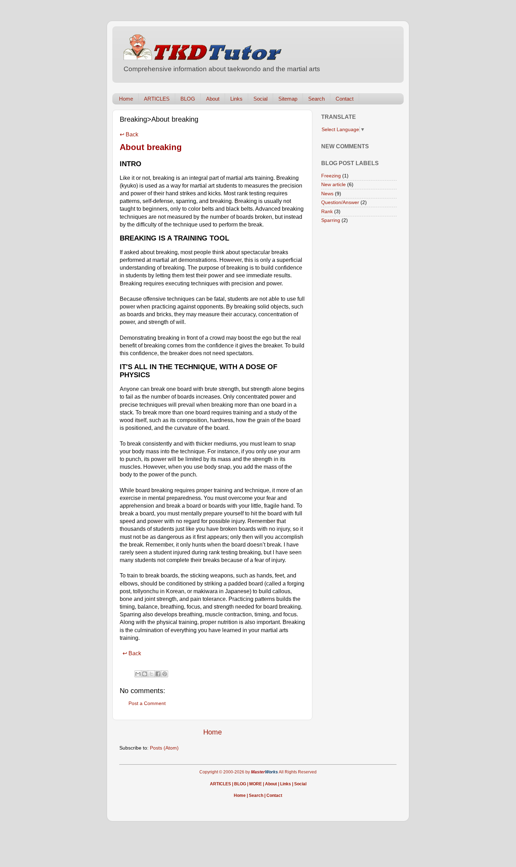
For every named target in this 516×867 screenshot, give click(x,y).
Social (260, 99)
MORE (255, 783)
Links (236, 99)
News (327, 193)
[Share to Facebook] (157, 673)
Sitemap (287, 99)
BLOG (187, 99)
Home (126, 99)
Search (316, 99)
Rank (327, 211)
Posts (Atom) (164, 748)
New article (333, 184)
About (212, 99)
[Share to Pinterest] (164, 673)
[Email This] (137, 673)
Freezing (331, 175)
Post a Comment (147, 703)
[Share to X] (151, 673)
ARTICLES (157, 99)
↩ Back (129, 134)
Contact (344, 99)
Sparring (330, 220)
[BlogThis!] (144, 673)
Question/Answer (340, 202)
